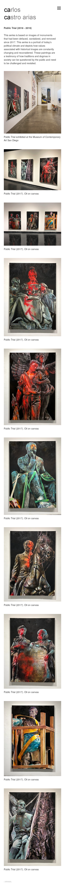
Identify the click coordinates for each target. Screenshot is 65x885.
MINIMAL (8, 881)
